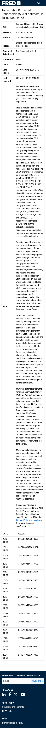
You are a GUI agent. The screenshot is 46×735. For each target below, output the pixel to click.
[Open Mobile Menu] (43, 3)
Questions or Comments (13, 707)
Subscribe (37, 680)
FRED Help (7, 711)
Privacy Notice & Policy (12, 723)
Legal (4, 718)
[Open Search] (39, 3)
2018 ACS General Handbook (29, 520)
